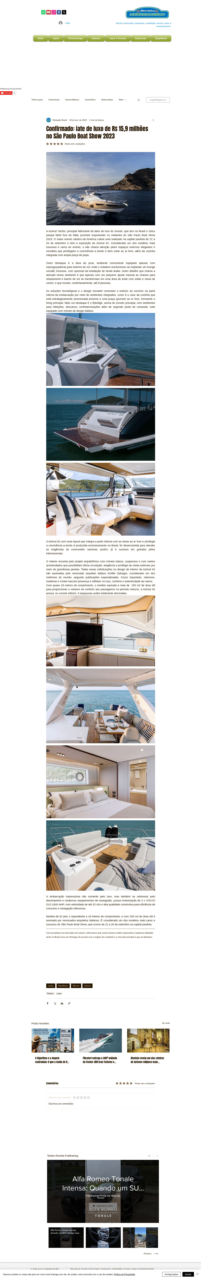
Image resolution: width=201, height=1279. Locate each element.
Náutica (50, 993)
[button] (138, 100)
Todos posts (37, 99)
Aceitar (188, 1274)
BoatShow (63, 985)
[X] (64, 12)
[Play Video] (66, 1237)
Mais (121, 99)
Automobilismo (72, 99)
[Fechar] (197, 1274)
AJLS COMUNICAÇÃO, (48, 1269)
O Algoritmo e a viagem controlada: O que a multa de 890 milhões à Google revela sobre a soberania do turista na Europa (52, 1060)
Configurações (171, 1274)
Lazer (50, 985)
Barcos (76, 985)
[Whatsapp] (43, 12)
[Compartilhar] (149, 1156)
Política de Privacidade (124, 1274)
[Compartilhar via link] (69, 1003)
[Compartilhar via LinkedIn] (62, 1003)
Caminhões (90, 99)
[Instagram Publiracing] (54, 12)
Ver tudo (166, 1023)
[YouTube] (48, 12)
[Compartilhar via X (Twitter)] (54, 1003)
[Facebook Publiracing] (59, 12)
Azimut (87, 985)
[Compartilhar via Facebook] (47, 1003)
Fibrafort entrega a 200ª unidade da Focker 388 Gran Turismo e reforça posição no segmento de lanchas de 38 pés (100, 1060)
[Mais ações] (153, 120)
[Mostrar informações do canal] (156, 1156)
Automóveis (54, 99)
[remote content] (100, 958)
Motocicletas (107, 99)
